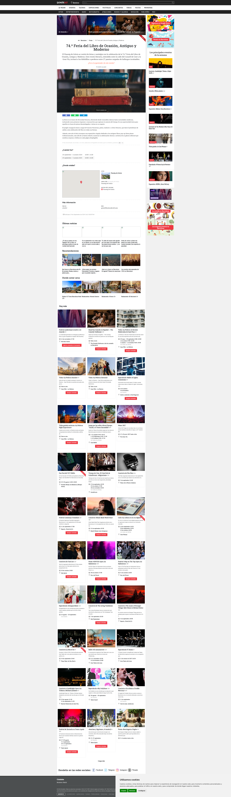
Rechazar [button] (132, 790)
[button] (81, 182)
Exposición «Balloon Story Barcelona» (159, 109)
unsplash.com (103, 110)
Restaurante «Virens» (109, 296)
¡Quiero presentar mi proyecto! (71, 345)
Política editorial (95, 794)
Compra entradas (101, 622)
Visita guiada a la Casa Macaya (157, 146)
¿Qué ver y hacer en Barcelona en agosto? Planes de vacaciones (111, 270)
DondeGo (108, 791)
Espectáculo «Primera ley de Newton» (159, 164)
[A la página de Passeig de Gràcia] (105, 175)
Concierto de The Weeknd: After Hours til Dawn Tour (160, 128)
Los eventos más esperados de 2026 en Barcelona (130, 270)
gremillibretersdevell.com (109, 208)
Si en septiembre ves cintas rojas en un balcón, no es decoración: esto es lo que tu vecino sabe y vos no (91, 243)
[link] (66, 115)
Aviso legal (111, 794)
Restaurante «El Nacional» (129, 296)
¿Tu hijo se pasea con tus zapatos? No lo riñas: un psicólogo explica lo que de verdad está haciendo (70, 243)
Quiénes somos (80, 794)
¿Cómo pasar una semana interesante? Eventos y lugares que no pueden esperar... (90, 271)
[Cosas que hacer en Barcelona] (62, 2)
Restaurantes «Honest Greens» (90, 296)
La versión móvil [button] (71, 794)
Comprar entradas (101, 349)
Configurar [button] (141, 790)
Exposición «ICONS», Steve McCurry (159, 184)
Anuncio (61, 794)
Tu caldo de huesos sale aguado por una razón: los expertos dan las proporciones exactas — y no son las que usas (111, 243)
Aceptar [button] (123, 790)
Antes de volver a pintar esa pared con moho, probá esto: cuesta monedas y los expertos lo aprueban (130, 243)
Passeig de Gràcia (116, 173)
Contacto (88, 794)
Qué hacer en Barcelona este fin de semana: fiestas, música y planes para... (71, 271)
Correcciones (104, 794)
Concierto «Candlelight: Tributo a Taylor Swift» (160, 72)
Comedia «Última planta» (156, 91)
